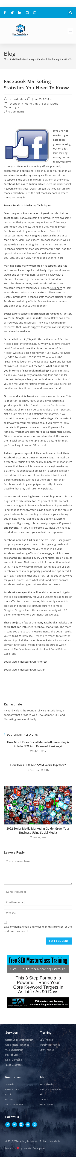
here (60, 257)
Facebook (14, 103)
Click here (56, 288)
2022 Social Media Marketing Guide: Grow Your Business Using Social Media (38, 830)
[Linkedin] (21, 1124)
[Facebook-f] (7, 1124)
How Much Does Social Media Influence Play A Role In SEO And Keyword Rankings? (38, 744)
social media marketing (17, 175)
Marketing (31, 103)
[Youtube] (27, 1124)
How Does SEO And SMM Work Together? (38, 765)
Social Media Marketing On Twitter (24, 669)
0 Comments (16, 111)
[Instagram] (34, 1124)
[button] (70, 12)
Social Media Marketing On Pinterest (25, 661)
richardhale (16, 99)
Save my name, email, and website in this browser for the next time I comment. (38, 929)
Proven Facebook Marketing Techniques (27, 205)
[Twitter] (14, 1124)
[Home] (5, 59)
